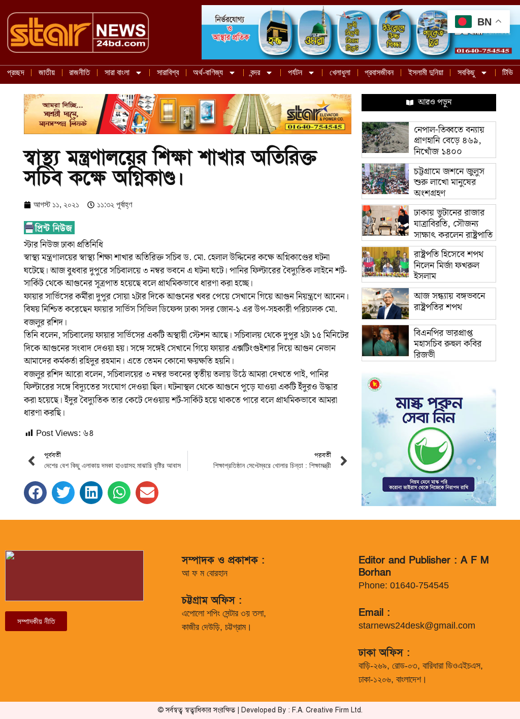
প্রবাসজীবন (379, 72)
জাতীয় (47, 72)
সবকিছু (466, 72)
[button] (35, 492)
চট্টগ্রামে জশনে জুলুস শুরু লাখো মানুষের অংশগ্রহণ (449, 182)
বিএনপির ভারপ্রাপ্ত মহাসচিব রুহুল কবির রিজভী (447, 344)
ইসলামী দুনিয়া (425, 72)
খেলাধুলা (340, 72)
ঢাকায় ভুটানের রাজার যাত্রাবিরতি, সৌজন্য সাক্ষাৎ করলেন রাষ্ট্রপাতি (453, 223)
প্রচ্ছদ (15, 72)
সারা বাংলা (117, 72)
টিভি (507, 72)
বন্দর (255, 72)
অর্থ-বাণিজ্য (208, 72)
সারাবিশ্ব (168, 72)
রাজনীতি (79, 72)
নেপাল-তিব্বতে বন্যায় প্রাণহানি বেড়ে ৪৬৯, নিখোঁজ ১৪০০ (449, 140)
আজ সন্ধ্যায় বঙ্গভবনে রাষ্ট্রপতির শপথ (449, 302)
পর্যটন (295, 72)
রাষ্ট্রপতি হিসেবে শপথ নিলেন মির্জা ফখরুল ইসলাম (448, 265)
